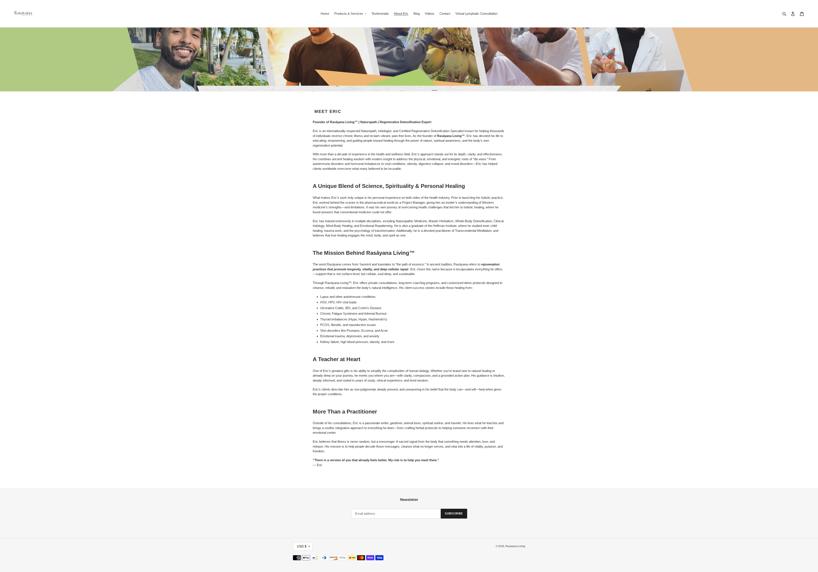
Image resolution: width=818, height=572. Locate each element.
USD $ (301, 546)
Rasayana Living (515, 546)
